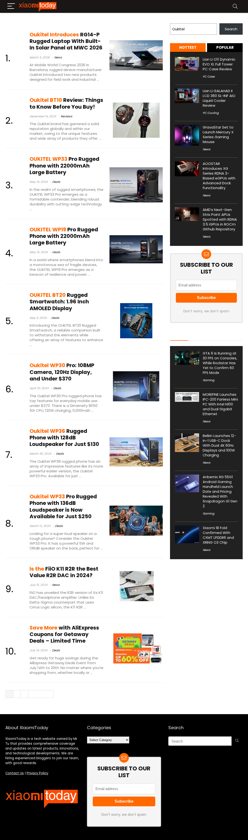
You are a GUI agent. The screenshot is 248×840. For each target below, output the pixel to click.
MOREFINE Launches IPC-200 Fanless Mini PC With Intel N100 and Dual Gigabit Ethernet (220, 404)
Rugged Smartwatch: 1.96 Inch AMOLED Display (59, 301)
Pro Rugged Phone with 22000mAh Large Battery (64, 165)
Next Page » (41, 694)
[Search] (235, 6)
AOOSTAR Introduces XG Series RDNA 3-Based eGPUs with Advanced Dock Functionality (219, 175)
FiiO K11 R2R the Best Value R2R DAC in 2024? (64, 572)
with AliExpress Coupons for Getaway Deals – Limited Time (64, 634)
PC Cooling (211, 113)
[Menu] (11, 6)
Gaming (208, 380)
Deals (56, 182)
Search (176, 20)
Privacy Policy (37, 773)
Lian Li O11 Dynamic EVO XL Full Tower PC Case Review (219, 64)
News (58, 57)
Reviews (66, 116)
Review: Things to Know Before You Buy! (66, 103)
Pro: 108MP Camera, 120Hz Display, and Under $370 (62, 372)
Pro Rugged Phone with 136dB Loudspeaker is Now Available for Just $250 (63, 506)
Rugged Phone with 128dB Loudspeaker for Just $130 (64, 437)
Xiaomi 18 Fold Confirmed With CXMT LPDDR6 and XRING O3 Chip (218, 535)
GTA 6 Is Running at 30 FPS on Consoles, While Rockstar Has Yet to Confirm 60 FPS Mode (220, 363)
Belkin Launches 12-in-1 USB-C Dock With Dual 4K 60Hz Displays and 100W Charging (219, 445)
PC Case (209, 76)
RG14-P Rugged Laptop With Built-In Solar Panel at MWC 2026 (66, 41)
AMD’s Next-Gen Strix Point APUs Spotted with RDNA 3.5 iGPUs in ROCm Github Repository (220, 219)
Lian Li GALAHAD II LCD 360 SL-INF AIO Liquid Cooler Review (219, 98)
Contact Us (14, 773)
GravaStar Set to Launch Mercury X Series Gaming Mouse (218, 134)
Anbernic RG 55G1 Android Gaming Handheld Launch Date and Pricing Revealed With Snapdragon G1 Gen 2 (220, 492)
